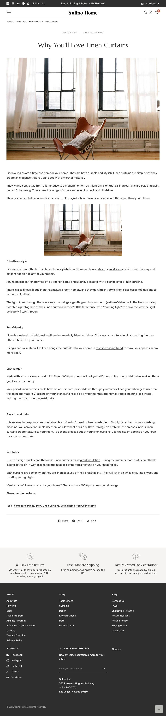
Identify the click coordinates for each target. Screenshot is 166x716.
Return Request (121, 615)
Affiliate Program (16, 620)
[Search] (145, 12)
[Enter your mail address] (103, 668)
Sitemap (116, 649)
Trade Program (14, 615)
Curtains (64, 605)
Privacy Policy (14, 640)
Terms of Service (15, 635)
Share (65, 521)
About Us (11, 600)
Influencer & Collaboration (21, 625)
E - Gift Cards (67, 625)
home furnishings (24, 505)
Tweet (79, 521)
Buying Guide (119, 625)
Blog (9, 610)
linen (38, 505)
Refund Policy (120, 620)
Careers (10, 630)
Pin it (93, 521)
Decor (62, 610)
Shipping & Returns (123, 610)
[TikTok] (28, 3)
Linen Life (20, 21)
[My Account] (151, 12)
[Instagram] (13, 3)
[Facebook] (7, 3)
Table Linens (66, 600)
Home (9, 21)
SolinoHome (68, 505)
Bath (62, 620)
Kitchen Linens (67, 615)
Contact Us (118, 600)
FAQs (115, 605)
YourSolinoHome (86, 505)
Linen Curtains (50, 505)
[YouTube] (18, 3)
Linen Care (118, 630)
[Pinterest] (23, 3)
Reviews (11, 605)
